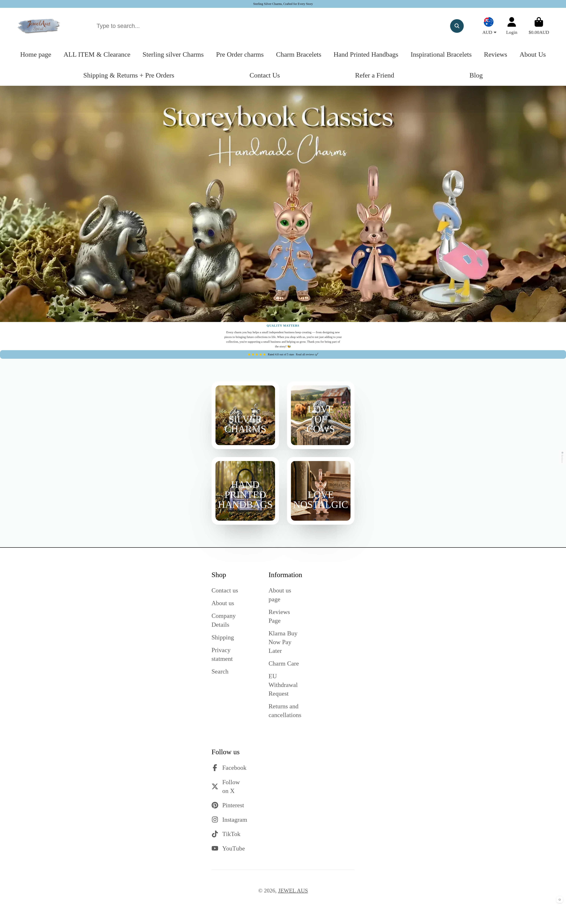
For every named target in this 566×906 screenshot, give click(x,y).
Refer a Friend (374, 75)
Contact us (225, 590)
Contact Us (265, 75)
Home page (35, 54)
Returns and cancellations (285, 710)
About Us (533, 54)
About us (223, 603)
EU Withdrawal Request (283, 685)
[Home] (39, 26)
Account (511, 26)
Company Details (224, 620)
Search (220, 671)
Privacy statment (222, 654)
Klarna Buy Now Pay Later (283, 642)
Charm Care (284, 663)
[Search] (457, 26)
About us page (280, 594)
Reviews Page (279, 616)
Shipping (223, 637)
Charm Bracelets (298, 54)
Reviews (495, 54)
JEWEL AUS (293, 890)
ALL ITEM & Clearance (97, 54)
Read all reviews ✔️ (307, 354)
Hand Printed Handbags (366, 54)
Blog (476, 75)
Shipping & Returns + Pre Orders (128, 75)
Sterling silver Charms (173, 54)
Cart (539, 26)
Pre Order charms (240, 54)
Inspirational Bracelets (441, 54)
